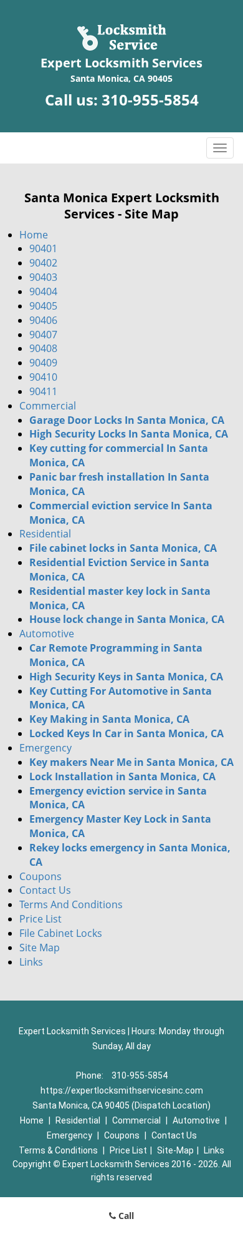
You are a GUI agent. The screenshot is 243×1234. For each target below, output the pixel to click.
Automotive (46, 633)
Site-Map (175, 1150)
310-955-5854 (150, 99)
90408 (43, 348)
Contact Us (45, 890)
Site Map (39, 947)
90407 (43, 334)
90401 (43, 248)
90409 (43, 363)
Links (31, 962)
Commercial (47, 406)
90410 (43, 377)
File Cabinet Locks (60, 933)
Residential (45, 534)
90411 (43, 391)
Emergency (45, 748)
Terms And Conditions (71, 904)
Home (33, 235)
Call (125, 1216)
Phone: (90, 1075)
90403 (43, 277)
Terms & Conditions (58, 1150)
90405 (43, 306)
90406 (43, 320)
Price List (40, 919)
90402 (43, 263)
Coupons (40, 876)
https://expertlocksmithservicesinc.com (121, 1090)
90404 (43, 291)
